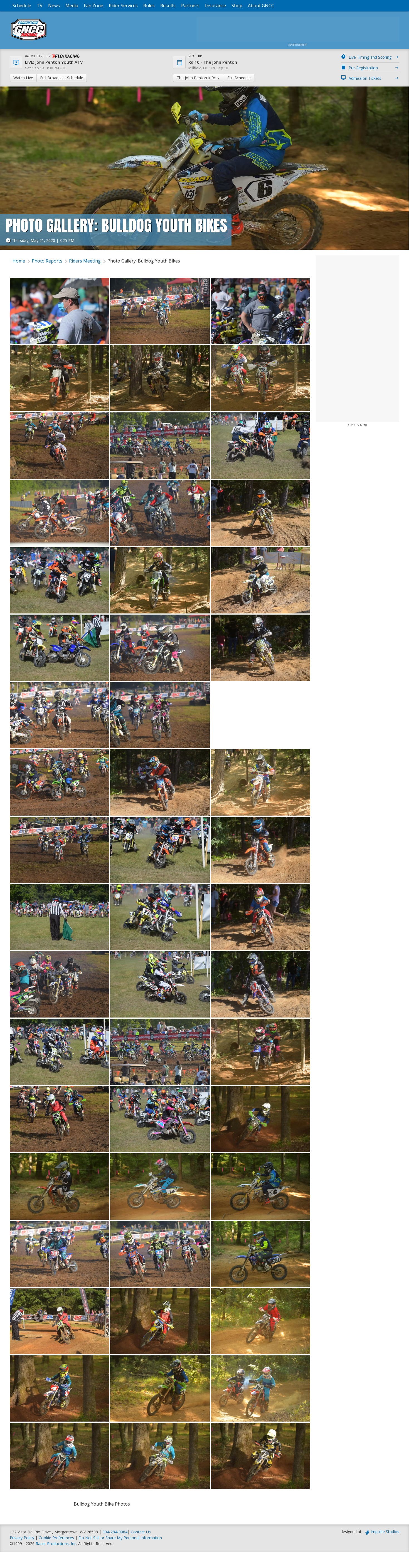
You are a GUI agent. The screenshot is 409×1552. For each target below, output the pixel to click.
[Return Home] (29, 40)
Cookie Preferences (57, 1537)
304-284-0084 (114, 1531)
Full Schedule (239, 77)
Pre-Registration (363, 67)
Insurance (215, 6)
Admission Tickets (365, 78)
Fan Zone (93, 6)
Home (19, 261)
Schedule (22, 6)
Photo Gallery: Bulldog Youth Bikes (143, 261)
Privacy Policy (22, 1537)
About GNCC (261, 6)
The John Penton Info (196, 77)
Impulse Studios (385, 1531)
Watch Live (23, 77)
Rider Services (123, 6)
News (54, 6)
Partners (190, 6)
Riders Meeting (85, 261)
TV (40, 6)
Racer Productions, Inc (56, 1543)
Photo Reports (47, 261)
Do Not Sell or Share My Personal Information (120, 1537)
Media (71, 6)
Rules (149, 6)
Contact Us (141, 1531)
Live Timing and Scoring (370, 57)
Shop (236, 6)
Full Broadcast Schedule (61, 77)
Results (168, 6)
